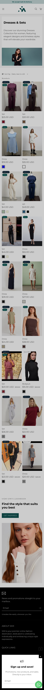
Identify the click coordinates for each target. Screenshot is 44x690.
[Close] (40, 656)
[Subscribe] (38, 681)
